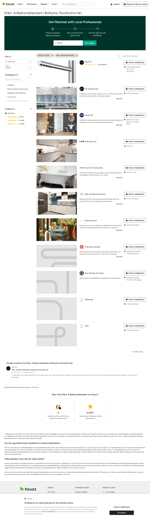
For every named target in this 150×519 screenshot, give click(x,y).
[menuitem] (20, 4)
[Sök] (64, 4)
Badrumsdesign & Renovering (17, 89)
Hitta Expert (31, 4)
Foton (20, 4)
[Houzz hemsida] (8, 3)
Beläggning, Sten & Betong (16, 93)
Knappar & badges (81, 492)
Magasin (44, 4)
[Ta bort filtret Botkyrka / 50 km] (52, 55)
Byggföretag (11, 97)
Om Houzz (51, 492)
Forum (54, 4)
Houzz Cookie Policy (49, 512)
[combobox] (78, 4)
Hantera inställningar (121, 507)
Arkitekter (10, 85)
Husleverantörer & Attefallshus (18, 101)
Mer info (35, 387)
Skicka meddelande (136, 62)
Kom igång (90, 43)
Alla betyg (11, 113)
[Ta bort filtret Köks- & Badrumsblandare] (76, 55)
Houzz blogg (110, 492)
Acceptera (121, 513)
